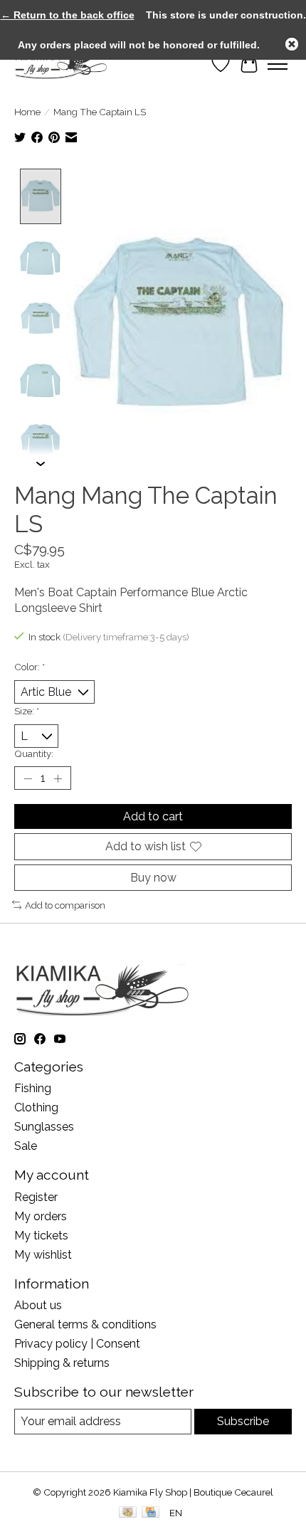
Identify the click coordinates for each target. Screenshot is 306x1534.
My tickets (41, 1235)
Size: (26, 710)
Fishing (32, 1088)
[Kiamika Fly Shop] (60, 63)
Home (27, 111)
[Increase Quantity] (57, 778)
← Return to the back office (67, 15)
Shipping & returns (62, 1363)
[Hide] (292, 44)
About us (38, 1305)
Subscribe (243, 1421)
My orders (40, 1216)
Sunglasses (44, 1126)
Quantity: (33, 753)
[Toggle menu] (277, 64)
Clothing (36, 1107)
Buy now (153, 877)
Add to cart (153, 816)
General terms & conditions (85, 1324)
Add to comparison (65, 905)
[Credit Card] (150, 1513)
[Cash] (128, 1513)
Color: (29, 666)
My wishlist (43, 1254)
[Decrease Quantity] (28, 778)
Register (36, 1197)
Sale (25, 1146)
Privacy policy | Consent (77, 1343)
